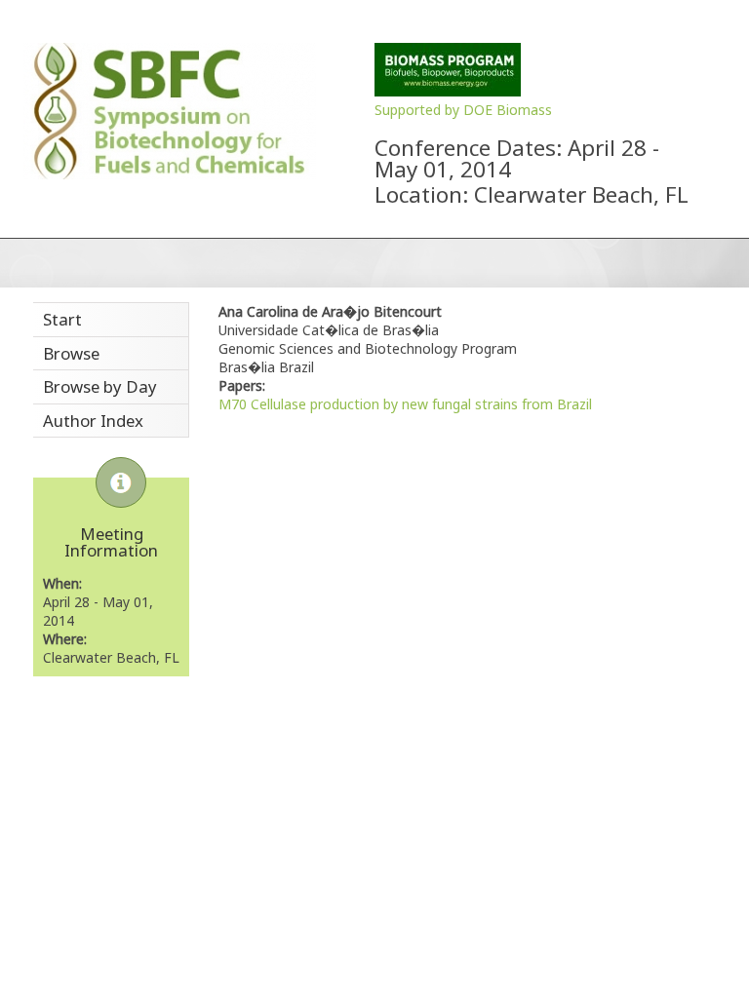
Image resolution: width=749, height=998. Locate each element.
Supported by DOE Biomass (463, 109)
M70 (232, 404)
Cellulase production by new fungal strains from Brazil (421, 404)
